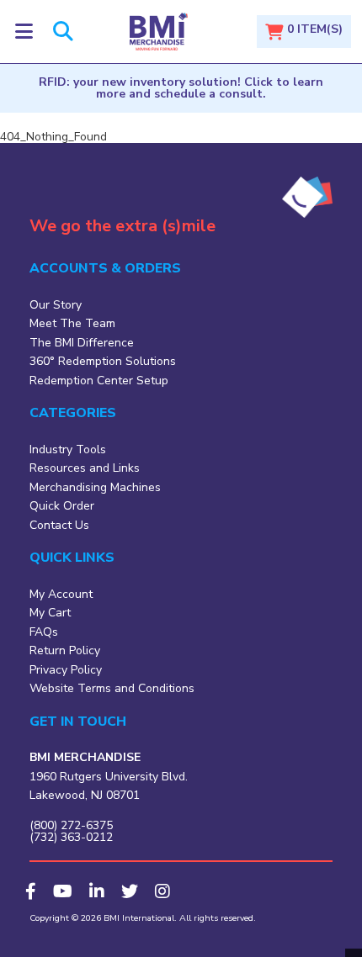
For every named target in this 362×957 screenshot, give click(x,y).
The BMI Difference (81, 343)
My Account (61, 594)
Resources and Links (84, 468)
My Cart (50, 613)
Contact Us (59, 525)
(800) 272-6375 (71, 825)
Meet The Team (72, 323)
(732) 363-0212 (71, 837)
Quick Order (61, 506)
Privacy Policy (65, 670)
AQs (46, 632)
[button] (24, 31)
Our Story (55, 305)
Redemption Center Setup (98, 381)
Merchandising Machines (95, 487)
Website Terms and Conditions (111, 688)
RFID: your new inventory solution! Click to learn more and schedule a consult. (181, 88)
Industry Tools (67, 449)
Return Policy (64, 650)
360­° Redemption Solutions (102, 361)
